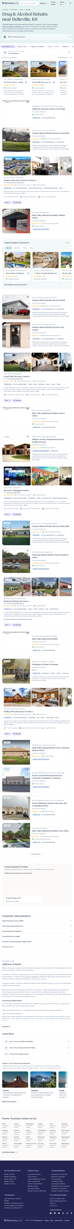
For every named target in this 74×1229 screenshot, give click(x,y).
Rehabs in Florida (9, 1174)
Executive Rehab (56, 1179)
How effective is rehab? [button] (11, 936)
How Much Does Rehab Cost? (13, 1208)
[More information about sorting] (71, 57)
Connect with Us (55, 1210)
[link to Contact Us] (50, 1213)
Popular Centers (33, 1171)
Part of (14, 182)
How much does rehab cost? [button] (12, 926)
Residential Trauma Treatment (60, 1186)
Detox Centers (32, 1176)
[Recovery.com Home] (10, 3)
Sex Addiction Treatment (59, 1188)
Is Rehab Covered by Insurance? (14, 1203)
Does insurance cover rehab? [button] (13, 921)
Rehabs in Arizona (9, 1184)
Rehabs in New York (10, 1179)
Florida (25, 248)
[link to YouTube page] (59, 1213)
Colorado (34, 1090)
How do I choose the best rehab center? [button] (17, 942)
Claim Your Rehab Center (57, 1198)
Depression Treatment (58, 1176)
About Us (53, 1203)
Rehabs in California (10, 1176)
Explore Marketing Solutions (58, 1201)
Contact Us (53, 1206)
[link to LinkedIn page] (55, 1213)
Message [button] (18, 202)
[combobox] (29, 3)
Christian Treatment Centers (60, 1191)
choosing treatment (31, 977)
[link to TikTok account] (63, 1213)
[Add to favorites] (28, 102)
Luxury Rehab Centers (34, 1174)
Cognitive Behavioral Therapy (37, 1179)
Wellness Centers (33, 1186)
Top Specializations (58, 1171)
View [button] (6, 202)
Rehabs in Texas (9, 1181)
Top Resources (9, 1195)
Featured (8, 248)
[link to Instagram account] (67, 1213)
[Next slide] (67, 79)
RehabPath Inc (38, 1220)
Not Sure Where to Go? (12, 1171)
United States (13, 9)
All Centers (5, 9)
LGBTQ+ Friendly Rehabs (35, 1184)
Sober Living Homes (34, 1181)
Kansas (21, 9)
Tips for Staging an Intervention (14, 1205)
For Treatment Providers (58, 1195)
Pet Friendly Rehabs (33, 1188)
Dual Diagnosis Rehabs (58, 1184)
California (17, 248)
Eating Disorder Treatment (59, 1174)
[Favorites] (70, 3)
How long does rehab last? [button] (12, 931)
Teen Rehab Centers (57, 1181)
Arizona (6, 1090)
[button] (14, 57)
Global (32, 248)
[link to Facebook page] (71, 1213)
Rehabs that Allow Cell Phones (37, 1191)
